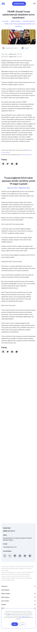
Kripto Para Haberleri (29, 21)
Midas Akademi (5, 597)
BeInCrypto (29, 154)
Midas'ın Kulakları (5, 593)
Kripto (2, 608)
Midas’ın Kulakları (15, 21)
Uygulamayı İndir (19, 3)
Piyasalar (3, 604)
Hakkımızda (4, 586)
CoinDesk (23, 154)
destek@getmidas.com (10, 547)
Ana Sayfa (5, 21)
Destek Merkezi (5, 590)
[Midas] (3, 4)
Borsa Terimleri (5, 601)
